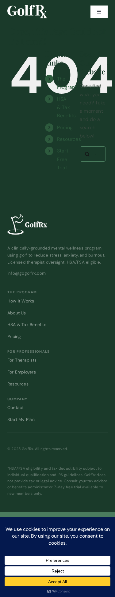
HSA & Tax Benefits (66, 107)
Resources (69, 139)
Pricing (65, 127)
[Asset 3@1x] (27, 7)
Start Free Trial (62, 159)
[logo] (27, 216)
